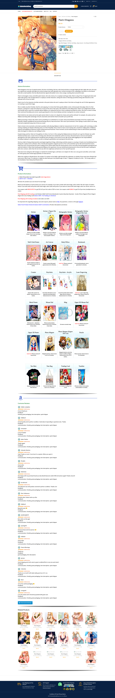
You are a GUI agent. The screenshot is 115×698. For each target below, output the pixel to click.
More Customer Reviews (26, 602)
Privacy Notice (62, 694)
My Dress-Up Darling (66, 16)
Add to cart (69, 31)
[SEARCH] (76, 6)
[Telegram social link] (82, 1)
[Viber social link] (84, 1)
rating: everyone (80, 43)
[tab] (57, 75)
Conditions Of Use (53, 694)
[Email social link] (75, 1)
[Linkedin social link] (79, 1)
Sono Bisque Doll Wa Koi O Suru (90, 43)
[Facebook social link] (72, 1)
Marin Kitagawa (64, 43)
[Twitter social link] (74, 1)
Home (59, 16)
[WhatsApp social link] (80, 1)
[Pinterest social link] (77, 1)
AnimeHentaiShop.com (56, 696)
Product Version (61, 27)
